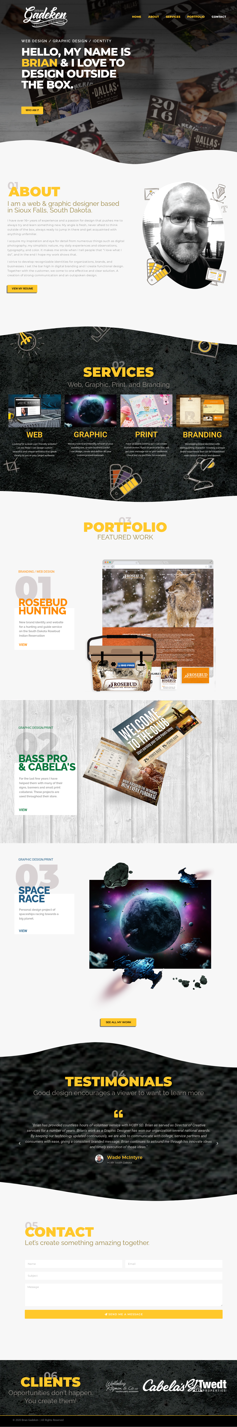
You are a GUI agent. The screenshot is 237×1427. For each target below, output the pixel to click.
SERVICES (173, 16)
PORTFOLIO (196, 16)
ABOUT (153, 16)
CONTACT (219, 16)
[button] (19, 1143)
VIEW (23, 645)
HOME (136, 16)
